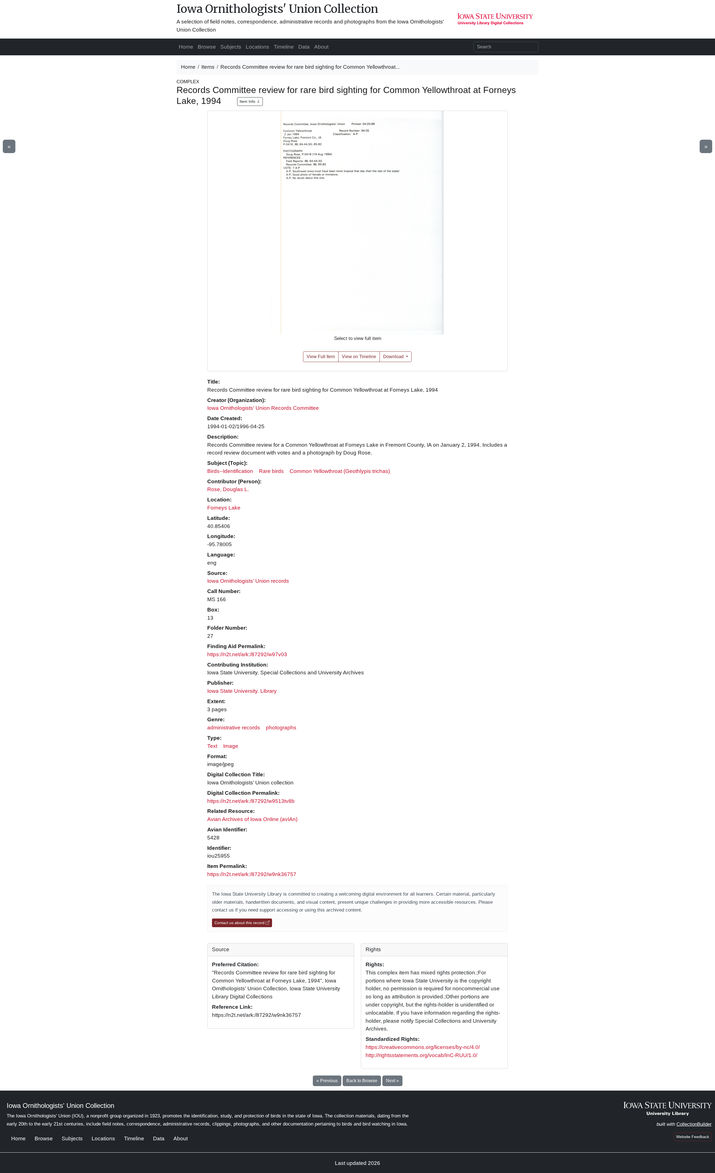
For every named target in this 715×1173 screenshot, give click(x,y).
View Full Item (321, 356)
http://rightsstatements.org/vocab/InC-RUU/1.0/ (421, 1055)
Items (207, 67)
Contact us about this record (240, 922)
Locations (257, 47)
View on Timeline (359, 356)
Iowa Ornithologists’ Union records (248, 581)
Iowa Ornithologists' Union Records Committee (263, 408)
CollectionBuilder (694, 1124)
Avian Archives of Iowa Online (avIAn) (252, 819)
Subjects (230, 47)
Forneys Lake (223, 508)
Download (394, 356)
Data (304, 47)
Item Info (248, 101)
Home (186, 47)
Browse (207, 47)
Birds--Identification (230, 471)
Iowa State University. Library (242, 691)
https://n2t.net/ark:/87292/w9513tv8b (251, 801)
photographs (281, 728)
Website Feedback (692, 1136)
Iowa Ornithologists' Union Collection (277, 9)
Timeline (284, 47)
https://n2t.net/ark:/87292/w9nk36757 (251, 874)
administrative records (233, 728)
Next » (392, 1080)
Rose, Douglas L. (228, 489)
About (321, 47)
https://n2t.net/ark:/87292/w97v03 (247, 654)
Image (230, 746)
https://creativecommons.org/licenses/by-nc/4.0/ (423, 1047)
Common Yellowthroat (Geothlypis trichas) (340, 471)
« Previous (327, 1080)
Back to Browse (361, 1080)
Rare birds (271, 471)
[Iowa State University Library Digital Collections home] (668, 1108)
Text (212, 746)
